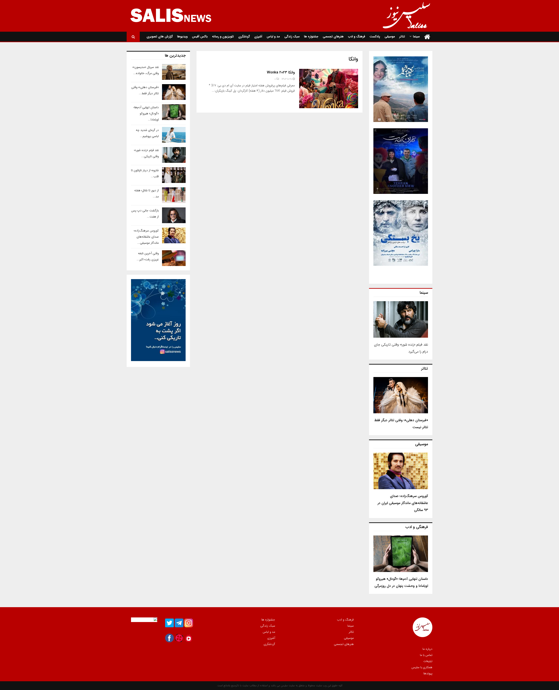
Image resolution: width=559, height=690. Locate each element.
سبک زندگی (292, 36)
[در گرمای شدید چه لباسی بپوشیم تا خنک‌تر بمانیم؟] (174, 135)
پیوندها (427, 673)
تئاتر (402, 36)
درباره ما (427, 649)
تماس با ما (426, 655)
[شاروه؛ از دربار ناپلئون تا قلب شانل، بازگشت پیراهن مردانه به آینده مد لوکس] (174, 175)
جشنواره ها (311, 36)
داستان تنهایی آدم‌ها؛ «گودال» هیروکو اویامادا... (146, 113)
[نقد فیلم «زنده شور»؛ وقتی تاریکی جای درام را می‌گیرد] (400, 319)
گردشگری (244, 36)
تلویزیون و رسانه (223, 36)
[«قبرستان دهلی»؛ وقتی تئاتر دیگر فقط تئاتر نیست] (400, 395)
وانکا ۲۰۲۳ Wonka (281, 72)
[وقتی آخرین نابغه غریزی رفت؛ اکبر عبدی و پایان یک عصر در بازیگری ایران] (174, 258)
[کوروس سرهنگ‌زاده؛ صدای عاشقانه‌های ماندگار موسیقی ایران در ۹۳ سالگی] (400, 471)
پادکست (374, 36)
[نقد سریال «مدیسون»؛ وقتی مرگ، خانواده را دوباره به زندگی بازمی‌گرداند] (174, 72)
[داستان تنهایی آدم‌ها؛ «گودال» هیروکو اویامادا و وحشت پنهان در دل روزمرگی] (400, 553)
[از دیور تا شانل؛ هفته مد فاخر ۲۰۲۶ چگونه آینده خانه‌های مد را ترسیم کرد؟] (174, 195)
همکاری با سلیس (421, 667)
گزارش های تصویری (160, 36)
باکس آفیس (200, 36)
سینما (416, 36)
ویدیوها (182, 36)
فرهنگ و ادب (356, 36)
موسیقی (390, 36)
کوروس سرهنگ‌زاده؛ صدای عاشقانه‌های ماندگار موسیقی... (146, 236)
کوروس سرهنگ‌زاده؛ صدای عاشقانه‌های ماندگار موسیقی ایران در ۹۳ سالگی (403, 503)
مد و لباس (273, 36)
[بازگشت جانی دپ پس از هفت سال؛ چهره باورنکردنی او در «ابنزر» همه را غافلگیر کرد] (174, 215)
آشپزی (258, 36)
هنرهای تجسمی (333, 36)
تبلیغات (427, 661)
